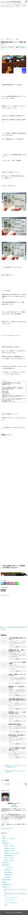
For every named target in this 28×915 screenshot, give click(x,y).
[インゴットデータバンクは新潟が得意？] (4, 665)
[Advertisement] (14, 23)
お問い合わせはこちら (7, 828)
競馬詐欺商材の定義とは (15, 724)
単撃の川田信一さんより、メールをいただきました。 (15, 771)
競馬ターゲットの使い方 (8, 838)
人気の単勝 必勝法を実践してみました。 (17, 638)
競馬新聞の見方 (9, 874)
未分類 (4, 836)
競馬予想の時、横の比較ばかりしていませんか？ (17, 735)
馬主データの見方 (9, 857)
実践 (14, 627)
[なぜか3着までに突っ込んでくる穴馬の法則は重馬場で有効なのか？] (4, 701)
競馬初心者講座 (6, 879)
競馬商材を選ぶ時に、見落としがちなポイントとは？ (17, 650)
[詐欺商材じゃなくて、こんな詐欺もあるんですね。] (4, 715)
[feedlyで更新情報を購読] (2, 590)
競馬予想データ (6, 843)
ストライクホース (9, 900)
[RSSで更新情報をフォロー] (4, 590)
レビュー (4, 627)
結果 (20, 627)
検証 (17, 627)
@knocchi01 (14, 806)
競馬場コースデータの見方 (11, 853)
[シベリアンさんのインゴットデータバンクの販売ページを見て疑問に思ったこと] (4, 750)
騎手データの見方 (9, 860)
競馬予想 (4, 841)
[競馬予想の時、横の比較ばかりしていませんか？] (4, 738)
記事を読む (18, 646)
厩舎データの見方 (9, 845)
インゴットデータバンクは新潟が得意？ (17, 663)
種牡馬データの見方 (10, 848)
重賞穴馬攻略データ (10, 855)
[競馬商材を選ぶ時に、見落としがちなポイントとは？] (4, 653)
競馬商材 (4, 882)
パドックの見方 (9, 867)
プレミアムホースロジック (11, 902)
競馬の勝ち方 (8, 870)
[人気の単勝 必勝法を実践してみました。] (4, 640)
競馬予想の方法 (9, 872)
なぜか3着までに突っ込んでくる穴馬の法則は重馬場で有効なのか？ (17, 700)
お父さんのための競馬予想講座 (11, 2)
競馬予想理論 (5, 865)
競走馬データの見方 (10, 850)
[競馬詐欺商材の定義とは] (4, 727)
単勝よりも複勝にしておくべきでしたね (17, 675)
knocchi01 (3, 629)
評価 (22, 627)
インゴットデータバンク (11, 897)
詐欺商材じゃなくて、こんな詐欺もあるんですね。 (17, 712)
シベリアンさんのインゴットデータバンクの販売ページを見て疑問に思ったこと (17, 749)
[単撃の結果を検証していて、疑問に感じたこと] (11, 583)
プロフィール (5, 821)
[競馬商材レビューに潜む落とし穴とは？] (4, 689)
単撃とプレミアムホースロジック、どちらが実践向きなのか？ (15, 766)
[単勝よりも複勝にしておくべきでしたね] (4, 677)
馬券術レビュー (6, 886)
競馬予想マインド (6, 862)
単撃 (19, 47)
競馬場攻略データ (6, 884)
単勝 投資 (9, 627)
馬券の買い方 (8, 877)
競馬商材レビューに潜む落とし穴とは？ (17, 687)
